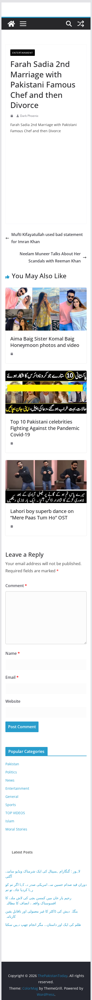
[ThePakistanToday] (11, 24)
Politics (11, 772)
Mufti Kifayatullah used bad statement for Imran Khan (47, 238)
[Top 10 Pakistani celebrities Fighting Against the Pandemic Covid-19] (46, 374)
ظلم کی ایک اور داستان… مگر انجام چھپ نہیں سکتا (43, 924)
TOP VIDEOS (15, 812)
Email (12, 677)
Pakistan (12, 764)
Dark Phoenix (29, 116)
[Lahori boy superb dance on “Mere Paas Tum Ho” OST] (46, 463)
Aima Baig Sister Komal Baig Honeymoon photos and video (44, 341)
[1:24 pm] (12, 353)
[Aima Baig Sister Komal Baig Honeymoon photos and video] (46, 291)
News (9, 780)
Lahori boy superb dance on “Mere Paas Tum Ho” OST (42, 514)
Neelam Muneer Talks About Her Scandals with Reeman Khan (50, 257)
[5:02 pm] (12, 443)
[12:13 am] (12, 526)
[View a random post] (81, 24)
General (11, 796)
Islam (9, 821)
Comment (16, 585)
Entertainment (22, 52)
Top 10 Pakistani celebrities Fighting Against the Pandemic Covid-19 (44, 428)
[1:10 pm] (12, 115)
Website (12, 701)
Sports (10, 804)
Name (12, 653)
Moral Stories (16, 829)
